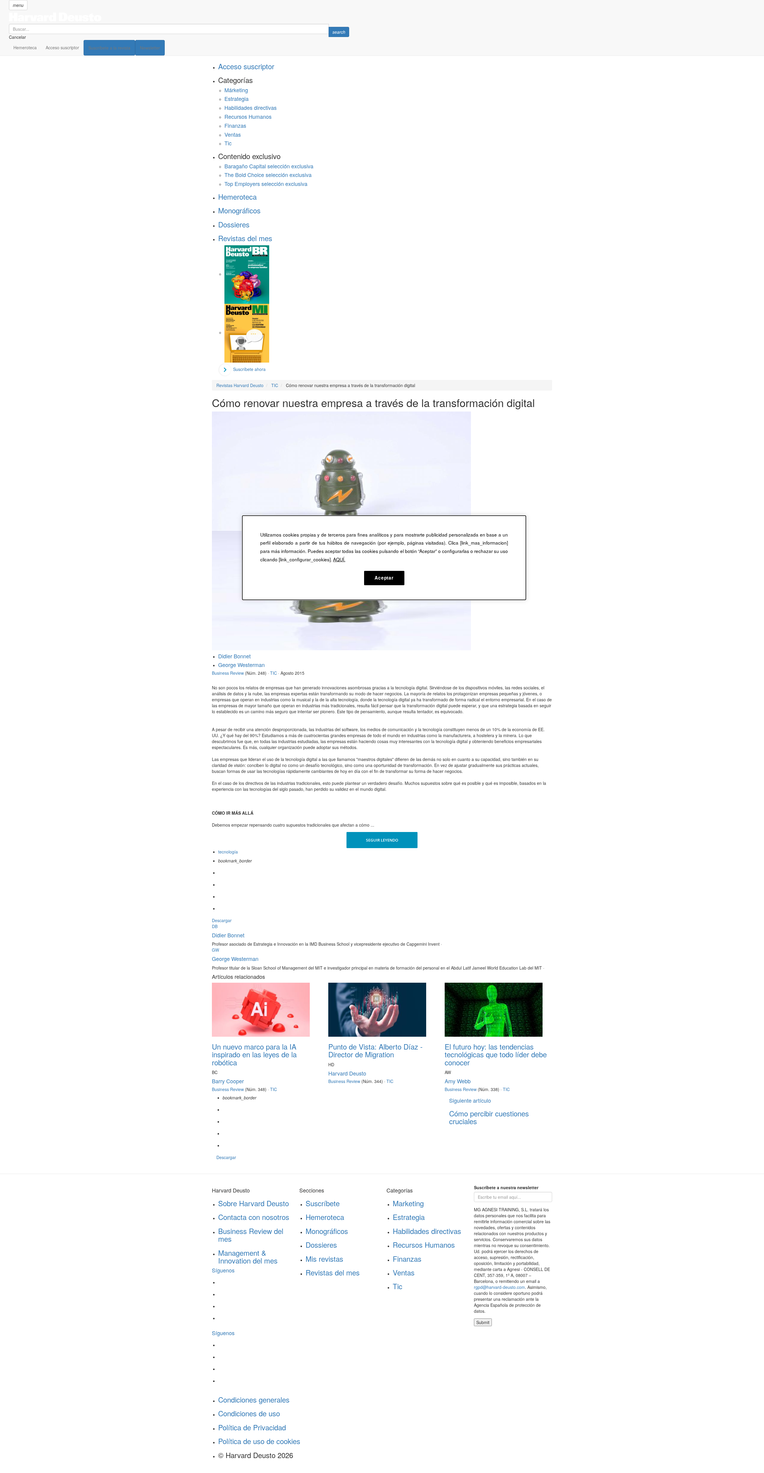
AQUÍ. (339, 559)
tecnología (228, 852)
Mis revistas (324, 1258)
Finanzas (235, 125)
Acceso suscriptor (62, 47)
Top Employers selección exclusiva (265, 183)
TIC (273, 673)
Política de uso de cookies (259, 1441)
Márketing (236, 90)
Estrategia (236, 98)
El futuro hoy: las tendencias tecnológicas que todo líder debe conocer (496, 1054)
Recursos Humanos (248, 116)
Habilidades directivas (250, 107)
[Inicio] (179, 17)
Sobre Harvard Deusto (253, 1203)
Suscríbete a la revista (109, 48)
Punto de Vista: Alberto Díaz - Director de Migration (375, 1050)
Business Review (228, 673)
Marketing (408, 1203)
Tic (228, 143)
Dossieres (233, 224)
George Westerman (241, 664)
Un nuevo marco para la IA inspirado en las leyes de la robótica (254, 1054)
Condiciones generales (253, 1399)
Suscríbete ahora (249, 369)
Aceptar (384, 577)
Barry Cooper (228, 1081)
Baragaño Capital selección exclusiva (268, 166)
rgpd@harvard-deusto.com (499, 1287)
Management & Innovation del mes (248, 1256)
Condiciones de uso (249, 1413)
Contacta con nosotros (253, 1217)
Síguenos (223, 1270)
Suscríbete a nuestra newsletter (506, 1187)
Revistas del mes (245, 238)
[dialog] (384, 558)
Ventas (232, 134)
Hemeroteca (25, 47)
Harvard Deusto (347, 1073)
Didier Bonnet (234, 656)
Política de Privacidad (252, 1427)
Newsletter (150, 48)
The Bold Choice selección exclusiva (268, 174)
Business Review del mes (250, 1235)
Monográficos (239, 210)
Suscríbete (323, 1203)
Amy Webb (458, 1081)
